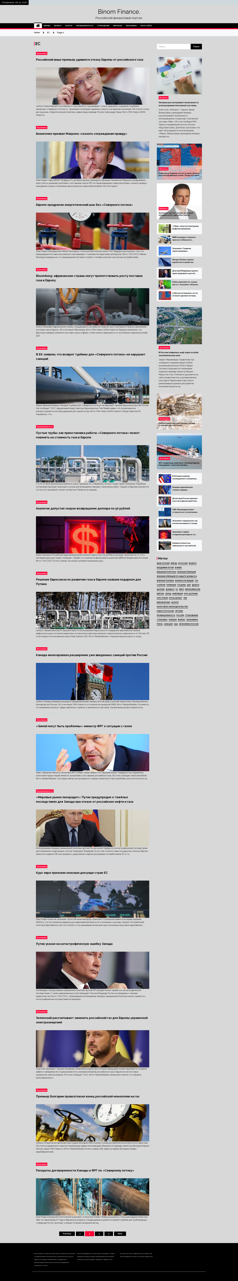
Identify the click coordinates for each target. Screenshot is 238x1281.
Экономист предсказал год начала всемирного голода (184, 522)
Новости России (165, 611)
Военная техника (165, 581)
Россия (180, 615)
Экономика (131, 26)
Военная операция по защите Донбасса (177, 576)
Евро (181, 589)
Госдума (181, 585)
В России (183, 563)
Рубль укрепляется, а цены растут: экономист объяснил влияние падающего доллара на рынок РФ (185, 283)
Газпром (161, 585)
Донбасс (170, 589)
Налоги (68, 26)
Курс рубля (162, 598)
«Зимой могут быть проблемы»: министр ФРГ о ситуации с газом (84, 726)
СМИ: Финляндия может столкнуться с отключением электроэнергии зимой (185, 511)
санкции (168, 624)
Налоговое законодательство (172, 607)
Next (120, 1233)
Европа (160, 594)
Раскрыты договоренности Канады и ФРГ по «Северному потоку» (85, 1170)
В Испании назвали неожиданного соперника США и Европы (184, 477)
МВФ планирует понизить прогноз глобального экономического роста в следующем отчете (184, 238)
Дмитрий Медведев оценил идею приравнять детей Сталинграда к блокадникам (185, 272)
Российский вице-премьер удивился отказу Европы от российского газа (89, 59)
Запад (168, 594)
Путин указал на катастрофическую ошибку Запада (74, 944)
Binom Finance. (119, 11)
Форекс (181, 620)
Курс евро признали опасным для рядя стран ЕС (72, 873)
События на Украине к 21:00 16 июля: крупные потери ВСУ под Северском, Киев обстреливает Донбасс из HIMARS (185, 294)
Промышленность (84, 26)
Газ (196, 581)
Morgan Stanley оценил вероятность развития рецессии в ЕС (183, 261)
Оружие (179, 611)
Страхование (103, 26)
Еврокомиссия (192, 589)
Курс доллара (191, 594)
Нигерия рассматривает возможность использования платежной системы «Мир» (179, 104)
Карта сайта (146, 26)
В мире (178, 568)
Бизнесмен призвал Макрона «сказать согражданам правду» (81, 133)
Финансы (117, 26)
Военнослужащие (184, 581)
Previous (67, 1233)
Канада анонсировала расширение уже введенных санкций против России (91, 655)
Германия (171, 585)
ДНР (189, 585)
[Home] (38, 25)
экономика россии (189, 624)
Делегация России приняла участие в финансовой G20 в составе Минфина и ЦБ (184, 499)
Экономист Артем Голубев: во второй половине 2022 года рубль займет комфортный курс (176, 214)
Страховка (162, 620)
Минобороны (163, 602)
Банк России (163, 563)
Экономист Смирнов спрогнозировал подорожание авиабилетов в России (185, 249)
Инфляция (177, 594)
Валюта (57, 26)
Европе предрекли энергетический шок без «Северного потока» (84, 205)
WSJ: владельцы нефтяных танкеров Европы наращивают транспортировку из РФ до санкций (179, 464)
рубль (160, 624)
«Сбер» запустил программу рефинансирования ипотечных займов (185, 227)
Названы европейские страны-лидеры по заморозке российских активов (183, 488)
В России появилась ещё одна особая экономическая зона (178, 354)
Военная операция (186, 572)
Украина (173, 620)
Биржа (174, 563)
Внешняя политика (166, 572)
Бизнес (47, 26)
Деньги (195, 585)
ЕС (177, 589)
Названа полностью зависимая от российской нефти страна (184, 544)
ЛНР (185, 598)
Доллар (161, 589)
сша (176, 624)
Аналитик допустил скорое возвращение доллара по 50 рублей (83, 508)
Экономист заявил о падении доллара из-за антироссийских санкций (183, 533)
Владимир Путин (165, 568)
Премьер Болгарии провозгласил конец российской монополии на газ (87, 1096)
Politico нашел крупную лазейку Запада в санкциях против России (177, 424)
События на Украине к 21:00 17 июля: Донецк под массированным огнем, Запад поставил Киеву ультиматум (179, 174)
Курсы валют (175, 598)
